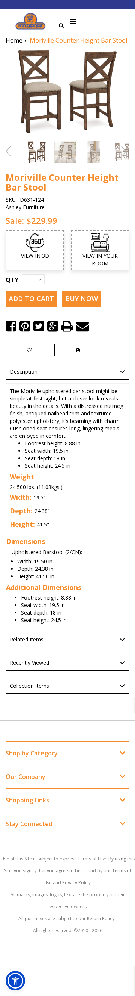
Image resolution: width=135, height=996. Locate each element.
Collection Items (29, 685)
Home (14, 40)
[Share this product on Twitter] (38, 326)
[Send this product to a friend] (82, 326)
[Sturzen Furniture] (30, 21)
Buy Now (81, 298)
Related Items (27, 639)
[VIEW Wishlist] (30, 350)
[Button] (74, 21)
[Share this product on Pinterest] (25, 326)
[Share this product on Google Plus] (52, 326)
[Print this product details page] (67, 326)
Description (24, 371)
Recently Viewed (29, 662)
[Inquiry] (79, 350)
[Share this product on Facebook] (11, 326)
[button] (15, 981)
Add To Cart (31, 298)
